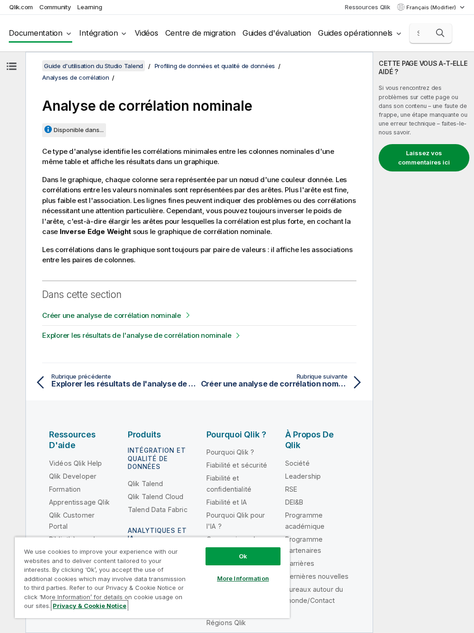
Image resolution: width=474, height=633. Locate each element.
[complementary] (423, 342)
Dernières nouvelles (317, 576)
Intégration (98, 33)
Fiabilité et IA (226, 502)
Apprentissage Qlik (79, 502)
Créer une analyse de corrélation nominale (111, 315)
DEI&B (294, 502)
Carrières (299, 563)
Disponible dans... (79, 129)
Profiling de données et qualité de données (215, 66)
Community (55, 7)
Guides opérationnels (355, 33)
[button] (440, 33)
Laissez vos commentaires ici (424, 157)
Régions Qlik (226, 623)
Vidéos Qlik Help (75, 463)
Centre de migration (200, 33)
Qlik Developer (72, 476)
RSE (291, 489)
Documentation (35, 33)
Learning (89, 7)
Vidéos (146, 33)
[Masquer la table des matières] (12, 66)
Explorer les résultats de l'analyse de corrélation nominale (136, 335)
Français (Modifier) (431, 7)
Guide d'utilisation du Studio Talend (93, 66)
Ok (243, 556)
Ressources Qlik (367, 7)
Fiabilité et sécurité (236, 465)
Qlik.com (21, 7)
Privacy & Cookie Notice (89, 605)
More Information (243, 578)
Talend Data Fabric (157, 509)
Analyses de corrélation (75, 77)
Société (297, 463)
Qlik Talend (145, 483)
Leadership (303, 476)
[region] (152, 577)
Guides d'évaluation (277, 33)
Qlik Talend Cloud (156, 496)
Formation (65, 489)
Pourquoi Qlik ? (230, 452)
